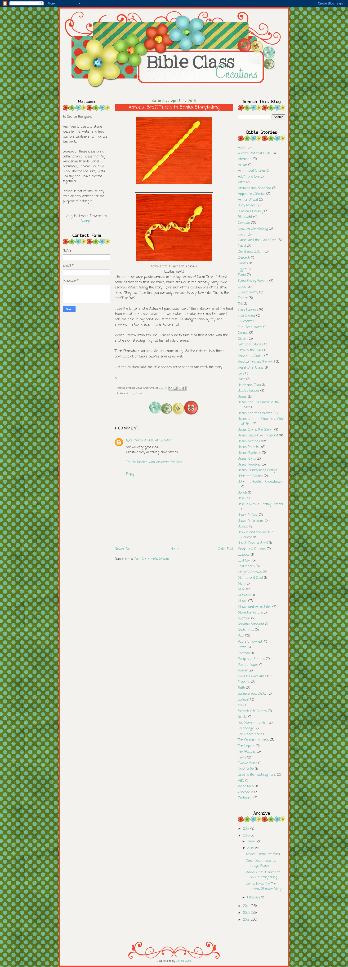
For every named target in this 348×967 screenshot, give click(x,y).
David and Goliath (250, 251)
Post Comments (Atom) (151, 559)
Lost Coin (244, 560)
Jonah (242, 492)
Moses (138, 394)
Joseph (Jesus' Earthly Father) (260, 504)
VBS (241, 780)
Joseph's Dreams (250, 520)
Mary (241, 583)
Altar (241, 182)
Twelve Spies (247, 763)
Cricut (242, 234)
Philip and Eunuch (251, 659)
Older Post (225, 549)
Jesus (242, 396)
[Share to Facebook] (184, 388)
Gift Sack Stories (250, 344)
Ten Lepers (246, 746)
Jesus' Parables (249, 464)
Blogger (86, 221)
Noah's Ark (246, 630)
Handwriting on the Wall (256, 362)
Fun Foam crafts (250, 327)
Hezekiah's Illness (251, 367)
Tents (242, 757)
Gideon (243, 338)
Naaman (244, 618)
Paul (241, 635)
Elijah (242, 275)
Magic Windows (250, 572)
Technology (246, 728)
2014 (247, 906)
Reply (130, 474)
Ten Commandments (253, 740)
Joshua (243, 526)
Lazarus (244, 554)
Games (243, 333)
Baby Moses (246, 205)
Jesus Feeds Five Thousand (258, 435)
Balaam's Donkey (250, 211)
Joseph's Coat (248, 515)
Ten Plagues (247, 751)
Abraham (244, 159)
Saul (241, 705)
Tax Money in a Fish (253, 722)
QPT (129, 440)
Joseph (243, 498)
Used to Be (246, 769)
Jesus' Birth (247, 458)
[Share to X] (179, 388)
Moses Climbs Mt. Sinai (263, 854)
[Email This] (170, 388)
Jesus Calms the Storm (255, 429)
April (251, 848)
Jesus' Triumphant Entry (256, 470)
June (251, 841)
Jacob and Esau (249, 385)
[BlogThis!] (175, 388)
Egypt (242, 269)
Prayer (243, 670)
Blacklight (245, 217)
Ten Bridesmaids (250, 734)
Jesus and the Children (255, 413)
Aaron (130, 394)
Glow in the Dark (250, 350)
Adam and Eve (248, 176)
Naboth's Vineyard (251, 624)
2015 (247, 835)
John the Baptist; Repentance (260, 481)
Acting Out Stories (251, 170)
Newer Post (123, 549)
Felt (240, 304)
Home (175, 549)
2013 (247, 912)
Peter (242, 647)
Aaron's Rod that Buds (254, 153)
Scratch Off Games (252, 711)
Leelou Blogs (184, 961)
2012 (247, 919)
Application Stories (251, 194)
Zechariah (245, 798)
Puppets (244, 682)
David (242, 246)
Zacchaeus (245, 792)
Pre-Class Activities (252, 676)
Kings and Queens (252, 549)
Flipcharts (245, 321)
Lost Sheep (246, 566)
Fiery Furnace (248, 309)
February (254, 897)
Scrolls (242, 716)
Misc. (241, 589)
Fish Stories (246, 315)
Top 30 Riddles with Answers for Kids (154, 462)
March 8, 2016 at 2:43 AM (152, 440)
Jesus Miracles (249, 441)
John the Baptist (250, 476)
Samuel (243, 699)
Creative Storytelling (253, 228)
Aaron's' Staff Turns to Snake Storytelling (263, 875)
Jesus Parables (249, 447)
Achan (242, 165)
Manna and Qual (250, 577)
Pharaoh (244, 653)
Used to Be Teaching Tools (257, 774)
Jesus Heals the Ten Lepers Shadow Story (263, 887)
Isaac (241, 379)
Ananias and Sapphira (254, 188)
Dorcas (243, 263)
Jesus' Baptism (249, 453)
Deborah (244, 257)
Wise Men (246, 786)
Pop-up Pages (248, 664)
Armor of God (248, 199)
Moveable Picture (250, 612)
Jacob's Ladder (248, 390)
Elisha (242, 286)
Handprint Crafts (250, 356)
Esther (243, 298)
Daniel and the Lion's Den (257, 240)
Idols (241, 373)
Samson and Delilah (253, 693)
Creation (244, 223)
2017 (246, 828)
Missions (244, 595)
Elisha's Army (248, 292)
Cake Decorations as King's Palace (261, 863)
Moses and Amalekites (254, 607)
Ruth (241, 688)
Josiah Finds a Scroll (253, 543)
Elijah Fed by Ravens (253, 281)
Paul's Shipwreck (250, 641)
